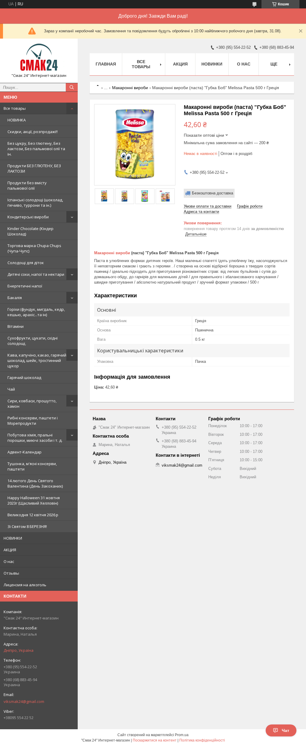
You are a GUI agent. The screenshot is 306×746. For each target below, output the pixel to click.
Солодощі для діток (25, 262)
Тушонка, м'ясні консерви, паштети (32, 466)
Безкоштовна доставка (212, 193)
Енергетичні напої (24, 286)
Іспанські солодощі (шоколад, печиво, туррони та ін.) (35, 202)
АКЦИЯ (10, 549)
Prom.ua (182, 735)
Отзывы (11, 573)
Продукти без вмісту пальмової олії (27, 185)
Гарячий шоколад (24, 377)
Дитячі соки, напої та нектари (35, 274)
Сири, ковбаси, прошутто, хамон (31, 403)
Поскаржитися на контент (155, 740)
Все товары (15, 108)
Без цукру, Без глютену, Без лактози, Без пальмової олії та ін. (36, 149)
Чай (11, 389)
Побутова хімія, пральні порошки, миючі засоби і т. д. (34, 437)
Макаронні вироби (130, 87)
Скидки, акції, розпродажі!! (32, 131)
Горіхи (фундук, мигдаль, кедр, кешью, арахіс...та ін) (36, 312)
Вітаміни (15, 326)
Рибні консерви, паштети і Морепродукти (32, 420)
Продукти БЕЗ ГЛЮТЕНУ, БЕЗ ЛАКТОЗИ (34, 168)
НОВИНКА (16, 120)
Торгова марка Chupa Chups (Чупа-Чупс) (34, 248)
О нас (9, 561)
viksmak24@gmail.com (24, 701)
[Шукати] (72, 87)
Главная (106, 64)
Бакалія (14, 297)
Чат (285, 730)
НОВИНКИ (13, 538)
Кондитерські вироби (28, 217)
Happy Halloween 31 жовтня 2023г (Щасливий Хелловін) (33, 500)
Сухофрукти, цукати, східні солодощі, (32, 340)
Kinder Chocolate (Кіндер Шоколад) (30, 231)
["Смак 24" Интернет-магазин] (38, 58)
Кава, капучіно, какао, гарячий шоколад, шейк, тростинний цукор (36, 360)
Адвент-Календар (24, 452)
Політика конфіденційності (202, 740)
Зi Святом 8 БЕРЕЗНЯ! (27, 526)
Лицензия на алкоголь (25, 584)
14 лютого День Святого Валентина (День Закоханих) (35, 483)
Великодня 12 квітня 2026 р (32, 514)
